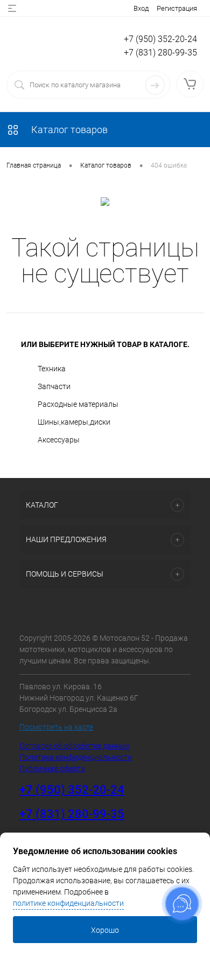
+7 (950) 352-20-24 (160, 39)
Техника (52, 368)
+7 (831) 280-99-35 (160, 52)
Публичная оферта (52, 768)
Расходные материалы (78, 404)
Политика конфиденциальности (75, 757)
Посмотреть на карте (56, 727)
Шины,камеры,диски (74, 422)
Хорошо (105, 930)
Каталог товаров (68, 129)
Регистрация (177, 8)
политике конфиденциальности (68, 903)
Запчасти (54, 386)
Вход (141, 8)
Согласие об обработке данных (74, 746)
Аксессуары (59, 439)
